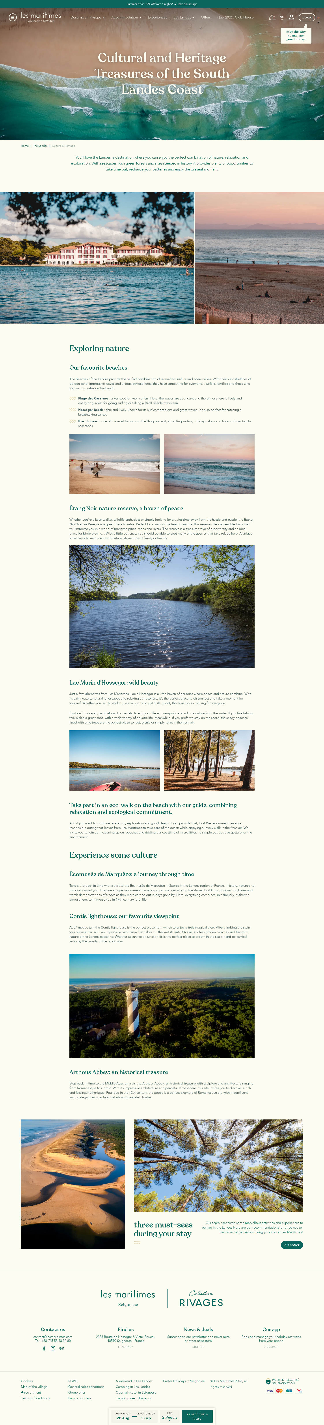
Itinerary (125, 1347)
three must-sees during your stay (163, 1229)
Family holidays (79, 1398)
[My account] (291, 17)
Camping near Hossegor (133, 1398)
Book (306, 17)
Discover (271, 1347)
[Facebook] (44, 1348)
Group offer (76, 1392)
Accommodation (124, 17)
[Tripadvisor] (61, 1348)
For (169, 1413)
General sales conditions (86, 1387)
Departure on (146, 1414)
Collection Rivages (195, 1298)
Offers (206, 17)
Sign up (198, 1347)
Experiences (157, 17)
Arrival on (122, 1414)
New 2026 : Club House (235, 17)
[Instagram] (53, 1348)
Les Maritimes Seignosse (134, 1298)
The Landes (40, 146)
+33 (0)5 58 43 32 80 (56, 1341)
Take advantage (187, 4)
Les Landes (182, 17)
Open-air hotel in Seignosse (136, 1392)
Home (25, 146)
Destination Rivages (86, 17)
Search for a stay (197, 1416)
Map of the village (34, 1387)
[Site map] (272, 17)
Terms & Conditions (35, 1398)
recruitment (32, 1392)
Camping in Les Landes (133, 1387)
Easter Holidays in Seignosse (184, 1381)
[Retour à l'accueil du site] (41, 17)
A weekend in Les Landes (134, 1381)
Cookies (27, 1381)
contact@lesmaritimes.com (53, 1337)
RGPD (72, 1381)
